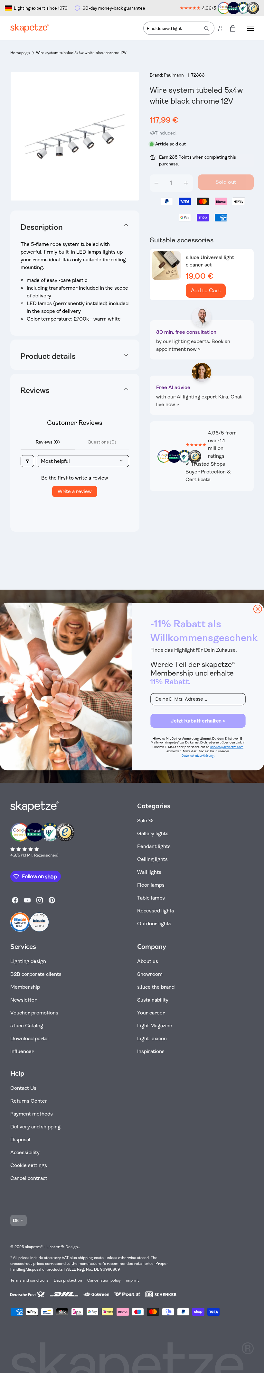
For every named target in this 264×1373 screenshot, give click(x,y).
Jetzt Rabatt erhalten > (198, 721)
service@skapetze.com (226, 747)
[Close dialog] (258, 609)
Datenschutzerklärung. (198, 755)
